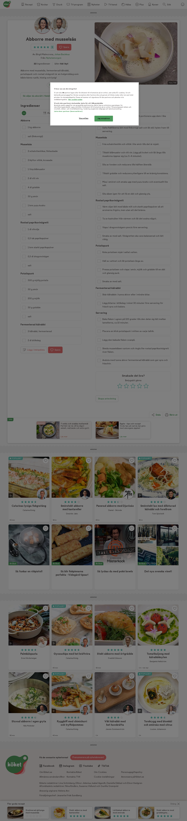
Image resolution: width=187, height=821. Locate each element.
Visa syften (83, 118)
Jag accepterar (103, 118)
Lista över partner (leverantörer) (68, 111)
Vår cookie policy (75, 99)
